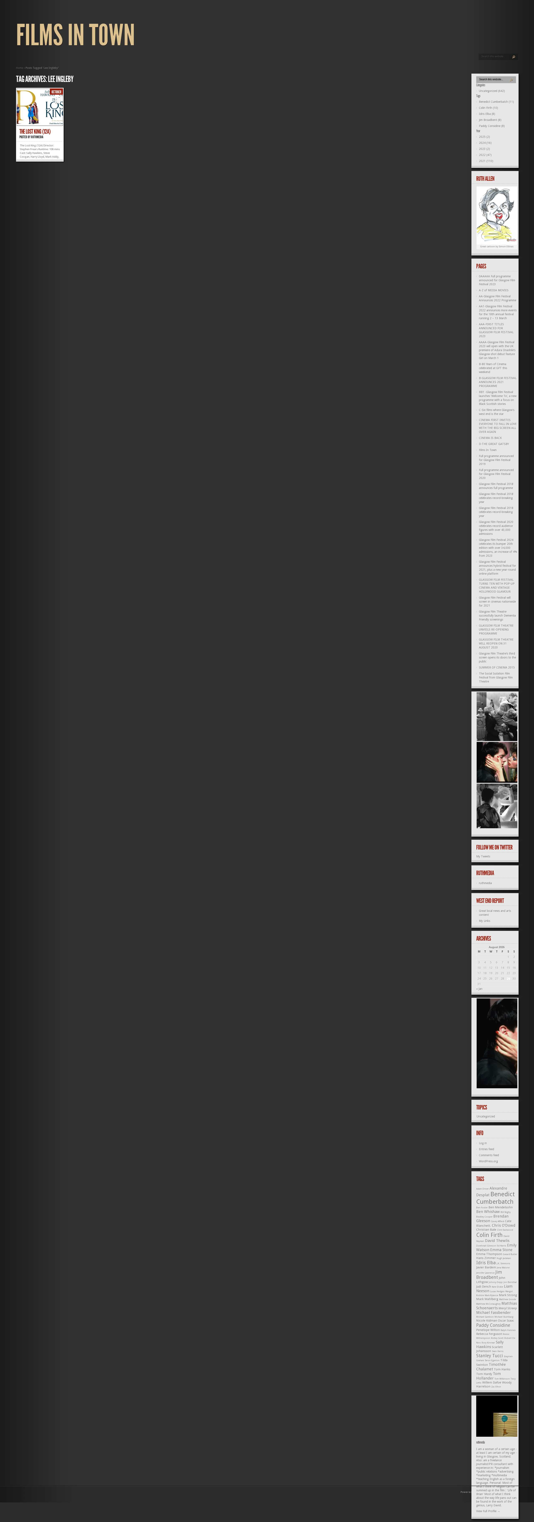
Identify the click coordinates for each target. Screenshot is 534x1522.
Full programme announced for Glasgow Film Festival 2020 (496, 474)
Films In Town (75, 35)
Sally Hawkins (490, 1344)
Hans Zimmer (486, 1258)
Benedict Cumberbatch (495, 1198)
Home (19, 67)
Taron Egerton (492, 1360)
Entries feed (486, 1149)
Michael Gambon (485, 1317)
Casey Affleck (497, 1221)
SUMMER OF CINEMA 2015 (497, 667)
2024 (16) (485, 143)
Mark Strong (508, 1295)
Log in (483, 1143)
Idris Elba (486, 1262)
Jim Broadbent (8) (490, 120)
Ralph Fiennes (508, 1330)
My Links (484, 921)
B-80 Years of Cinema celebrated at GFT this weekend (493, 368)
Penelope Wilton (488, 1330)
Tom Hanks (502, 1369)
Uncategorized (486, 1116)
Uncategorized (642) (492, 91)
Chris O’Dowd (503, 1225)
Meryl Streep (508, 1308)
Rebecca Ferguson (489, 1334)
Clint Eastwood (505, 1230)
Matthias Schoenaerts (496, 1305)
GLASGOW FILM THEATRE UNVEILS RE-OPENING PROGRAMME (496, 629)
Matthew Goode (507, 1299)
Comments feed (489, 1155)
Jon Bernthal (510, 1282)
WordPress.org (488, 1161)
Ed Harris (501, 1245)
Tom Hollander (488, 1375)
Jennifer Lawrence (485, 1273)
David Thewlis (497, 1240)
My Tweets (483, 856)
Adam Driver (482, 1189)
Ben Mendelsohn (501, 1207)
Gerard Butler (510, 1254)
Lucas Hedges (497, 1291)
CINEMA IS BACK (490, 438)
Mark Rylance (491, 1295)
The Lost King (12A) (34, 131)
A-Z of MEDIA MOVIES (494, 290)
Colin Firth (489, 1235)
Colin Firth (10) (488, 107)
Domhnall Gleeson (486, 1245)
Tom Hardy (484, 1374)
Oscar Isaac (506, 1320)
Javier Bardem (486, 1267)
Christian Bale (486, 1230)
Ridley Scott (497, 1338)
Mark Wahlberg (487, 1299)
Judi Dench (483, 1286)
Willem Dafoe (491, 1382)
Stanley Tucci (489, 1355)
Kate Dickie (497, 1287)
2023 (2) (484, 149)
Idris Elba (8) (487, 114)
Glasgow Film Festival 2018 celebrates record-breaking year (496, 498)
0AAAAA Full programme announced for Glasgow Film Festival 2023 (497, 280)
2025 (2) (484, 136)
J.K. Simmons (503, 1263)
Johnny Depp (496, 1282)
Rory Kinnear (488, 1342)
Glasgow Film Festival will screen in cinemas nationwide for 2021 (497, 601)
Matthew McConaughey (488, 1304)
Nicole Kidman (486, 1320)
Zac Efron (496, 1386)
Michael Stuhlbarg (504, 1317)
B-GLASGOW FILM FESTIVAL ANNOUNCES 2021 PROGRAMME (497, 382)
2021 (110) (486, 161)
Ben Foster (482, 1207)
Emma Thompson (489, 1254)
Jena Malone (503, 1267)
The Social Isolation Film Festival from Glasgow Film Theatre (496, 677)
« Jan (479, 988)
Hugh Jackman (504, 1258)
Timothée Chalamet (491, 1366)
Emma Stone (501, 1250)
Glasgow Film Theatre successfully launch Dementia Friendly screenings (497, 615)
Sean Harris (498, 1351)
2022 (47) (485, 155)
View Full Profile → (488, 1511)
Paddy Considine (493, 1325)
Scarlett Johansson (489, 1349)
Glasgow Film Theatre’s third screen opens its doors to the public (497, 657)
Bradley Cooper (484, 1216)
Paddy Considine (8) (492, 126)
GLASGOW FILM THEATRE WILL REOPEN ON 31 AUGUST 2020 (496, 643)
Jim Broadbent (489, 1274)
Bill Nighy (506, 1212)
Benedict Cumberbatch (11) (496, 101)
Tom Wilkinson (502, 1378)
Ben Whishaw (488, 1211)
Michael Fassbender (493, 1312)
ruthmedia (37, 137)
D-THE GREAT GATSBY (494, 444)
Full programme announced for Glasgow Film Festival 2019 (496, 460)
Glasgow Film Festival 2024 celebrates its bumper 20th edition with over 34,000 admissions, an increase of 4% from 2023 (498, 547)
